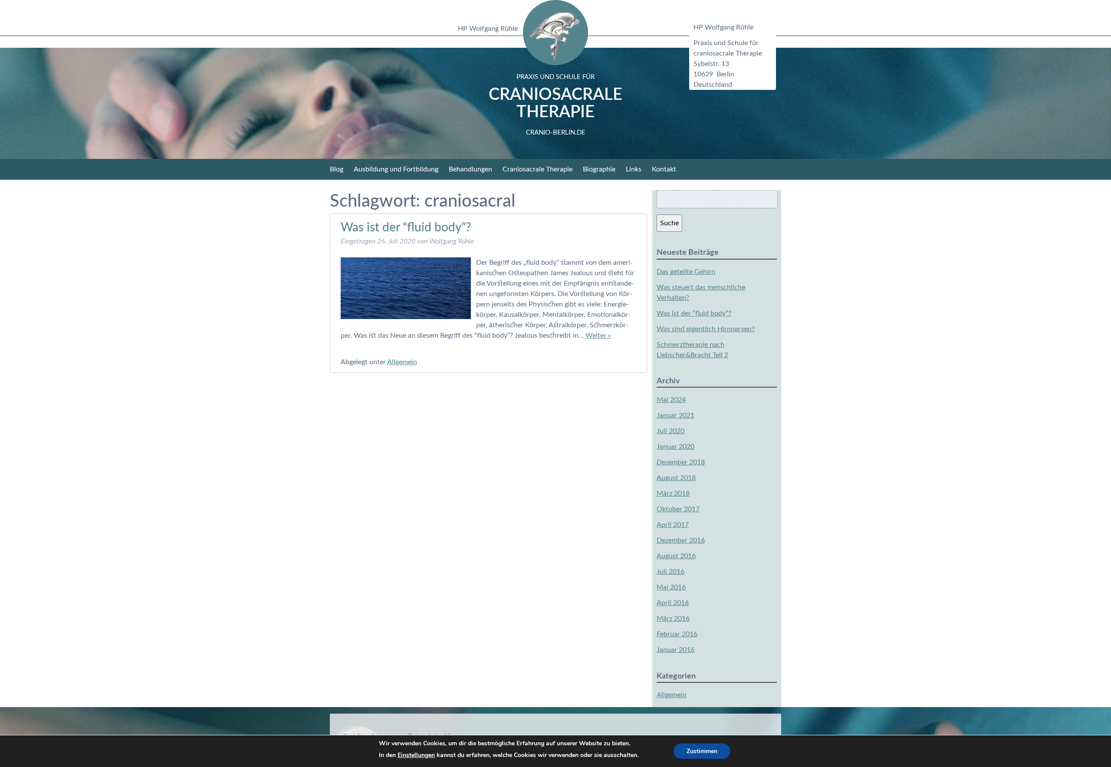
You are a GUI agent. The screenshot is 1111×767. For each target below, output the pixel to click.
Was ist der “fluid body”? (406, 227)
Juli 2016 (670, 571)
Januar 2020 (675, 446)
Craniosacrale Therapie (555, 105)
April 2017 (673, 524)
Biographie (599, 169)
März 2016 (673, 618)
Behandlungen (470, 169)
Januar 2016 (675, 649)
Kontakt (664, 169)
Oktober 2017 (678, 509)
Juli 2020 (670, 431)
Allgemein (402, 362)
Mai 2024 (671, 399)
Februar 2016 (677, 634)
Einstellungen (416, 755)
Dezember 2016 (681, 540)
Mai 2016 (671, 587)
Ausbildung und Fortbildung (396, 169)
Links (633, 169)
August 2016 (676, 556)
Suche (669, 223)
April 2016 (673, 602)
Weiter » (598, 335)
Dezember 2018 (681, 462)
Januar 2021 (675, 415)
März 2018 (673, 493)
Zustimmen (702, 751)
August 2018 (676, 477)
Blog (336, 169)
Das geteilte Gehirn (686, 271)
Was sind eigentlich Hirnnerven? (706, 329)
